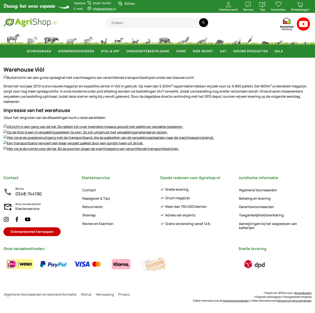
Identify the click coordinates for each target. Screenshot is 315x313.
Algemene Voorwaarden (258, 190)
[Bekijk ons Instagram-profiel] (6, 219)
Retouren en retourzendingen (294, 301)
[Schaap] (71, 38)
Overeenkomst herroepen (32, 231)
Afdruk (86, 294)
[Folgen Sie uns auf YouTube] (27, 219)
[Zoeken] (203, 22)
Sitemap (89, 215)
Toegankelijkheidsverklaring (261, 215)
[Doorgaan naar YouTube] (304, 25)
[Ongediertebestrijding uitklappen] (172, 51)
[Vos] (202, 38)
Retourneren (92, 206)
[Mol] (265, 38)
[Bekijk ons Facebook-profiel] (17, 219)
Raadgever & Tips (96, 198)
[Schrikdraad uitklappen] (53, 51)
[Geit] (88, 38)
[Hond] (119, 38)
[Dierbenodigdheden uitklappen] (96, 51)
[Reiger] (251, 38)
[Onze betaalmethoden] (87, 264)
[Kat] (135, 38)
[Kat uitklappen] (229, 51)
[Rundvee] (51, 38)
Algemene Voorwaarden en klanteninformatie (40, 294)
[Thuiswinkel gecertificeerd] (287, 25)
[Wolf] (183, 38)
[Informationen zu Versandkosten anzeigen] (254, 264)
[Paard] (13, 38)
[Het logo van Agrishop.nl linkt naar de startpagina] (54, 22)
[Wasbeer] (219, 38)
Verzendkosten (303, 293)
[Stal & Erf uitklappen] (122, 51)
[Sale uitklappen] (285, 51)
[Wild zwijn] (164, 38)
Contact (89, 190)
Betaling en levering (255, 198)
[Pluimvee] (103, 38)
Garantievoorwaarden (256, 206)
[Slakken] (293, 38)
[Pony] (32, 38)
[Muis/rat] (279, 38)
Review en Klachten (97, 223)
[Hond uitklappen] (188, 51)
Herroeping (105, 294)
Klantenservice (27, 208)
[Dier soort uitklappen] (215, 51)
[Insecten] (305, 38)
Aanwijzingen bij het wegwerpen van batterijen (268, 225)
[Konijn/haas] (148, 38)
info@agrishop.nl (104, 9)
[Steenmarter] (236, 38)
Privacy (124, 294)
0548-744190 (28, 194)
